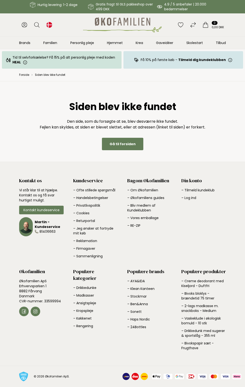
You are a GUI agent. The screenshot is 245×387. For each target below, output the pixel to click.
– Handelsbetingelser (90, 197)
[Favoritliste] (180, 25)
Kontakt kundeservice (41, 210)
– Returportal (84, 220)
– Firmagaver (84, 248)
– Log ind (188, 197)
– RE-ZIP (133, 225)
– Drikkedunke (84, 287)
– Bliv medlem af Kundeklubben (141, 208)
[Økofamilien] (122, 25)
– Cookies (81, 213)
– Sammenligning (88, 256)
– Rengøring (83, 326)
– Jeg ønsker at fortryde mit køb (93, 231)
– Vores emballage (143, 218)
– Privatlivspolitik (86, 205)
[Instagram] (35, 311)
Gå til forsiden (123, 144)
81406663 (47, 231)
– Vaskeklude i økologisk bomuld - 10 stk (201, 321)
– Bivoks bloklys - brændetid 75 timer (197, 296)
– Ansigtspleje (84, 303)
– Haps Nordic (138, 319)
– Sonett (134, 311)
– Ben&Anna (137, 304)
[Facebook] (24, 311)
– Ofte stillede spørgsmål (94, 190)
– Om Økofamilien (142, 190)
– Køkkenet (82, 318)
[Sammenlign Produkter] (193, 25)
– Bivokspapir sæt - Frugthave (197, 345)
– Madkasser (83, 295)
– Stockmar (137, 296)
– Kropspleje (83, 310)
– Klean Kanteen (141, 288)
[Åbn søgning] (37, 25)
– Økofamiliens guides (145, 197)
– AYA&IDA (136, 281)
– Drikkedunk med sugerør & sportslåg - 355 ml (203, 333)
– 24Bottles (136, 327)
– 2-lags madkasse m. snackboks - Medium (199, 308)
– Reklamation (85, 240)
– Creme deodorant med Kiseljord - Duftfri (202, 283)
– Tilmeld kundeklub (198, 190)
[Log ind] (24, 25)
